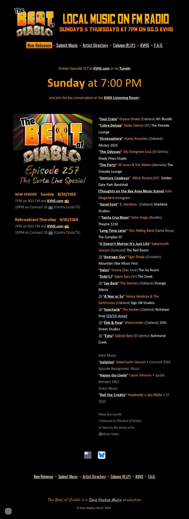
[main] (94, 45)
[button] (8, 511)
